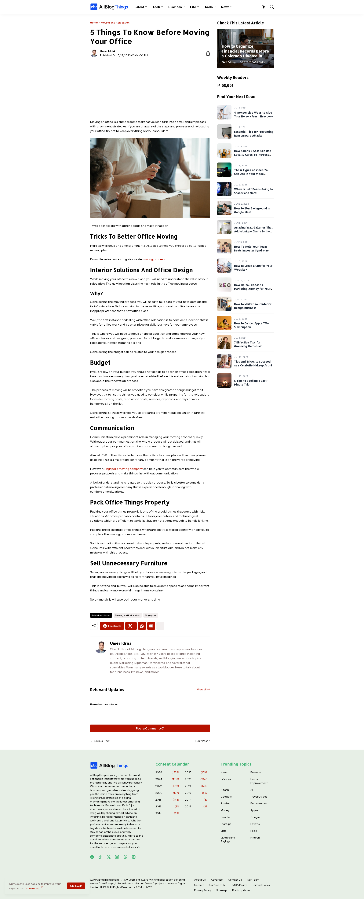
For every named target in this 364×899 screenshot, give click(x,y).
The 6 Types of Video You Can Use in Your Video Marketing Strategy (251, 174)
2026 (167, 772)
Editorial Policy (261, 885)
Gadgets (226, 796)
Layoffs (255, 824)
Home (94, 22)
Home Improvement (259, 781)
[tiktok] (100, 857)
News (225, 7)
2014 (167, 813)
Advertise (217, 879)
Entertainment (259, 803)
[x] (109, 857)
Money (225, 810)
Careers (199, 885)
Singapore (151, 615)
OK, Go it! (76, 886)
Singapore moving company (123, 469)
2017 (197, 799)
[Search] (270, 7)
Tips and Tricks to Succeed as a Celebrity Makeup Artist (253, 363)
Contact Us (235, 879)
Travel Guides (258, 796)
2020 (167, 793)
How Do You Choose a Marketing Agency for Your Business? (252, 288)
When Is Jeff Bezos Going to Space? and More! (253, 191)
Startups (226, 824)
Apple (254, 810)
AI (251, 789)
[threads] (125, 857)
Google (255, 817)
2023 (197, 779)
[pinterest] (134, 857)
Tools (208, 7)
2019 (197, 793)
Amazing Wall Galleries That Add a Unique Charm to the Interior (253, 231)
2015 (197, 806)
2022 (167, 786)
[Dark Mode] (262, 7)
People (225, 817)
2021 (197, 786)
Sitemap (221, 890)
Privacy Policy (202, 890)
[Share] (206, 53)
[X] (131, 626)
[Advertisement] (150, 88)
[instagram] (117, 857)
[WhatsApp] (142, 626)
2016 (167, 806)
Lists (223, 830)
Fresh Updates (241, 890)
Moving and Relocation (115, 22)
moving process (153, 259)
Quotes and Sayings (228, 839)
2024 (167, 779)
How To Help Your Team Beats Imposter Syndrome (251, 248)
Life (193, 7)
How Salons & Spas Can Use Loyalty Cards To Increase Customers (252, 154)
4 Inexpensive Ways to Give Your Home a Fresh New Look (253, 114)
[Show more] (160, 626)
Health (225, 789)
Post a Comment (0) (150, 728)
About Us (200, 879)
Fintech (255, 837)
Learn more (32, 888)
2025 (197, 772)
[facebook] (92, 857)
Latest (139, 7)
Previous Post (101, 741)
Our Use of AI (217, 885)
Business (175, 7)
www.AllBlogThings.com (104, 879)
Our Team (253, 879)
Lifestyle (226, 779)
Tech (156, 7)
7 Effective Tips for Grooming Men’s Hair (248, 344)
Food (253, 830)
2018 (167, 799)
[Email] (151, 626)
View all (201, 689)
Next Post (201, 741)
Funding (226, 803)
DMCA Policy (239, 885)
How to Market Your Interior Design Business (252, 306)
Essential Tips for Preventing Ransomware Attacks (254, 133)
